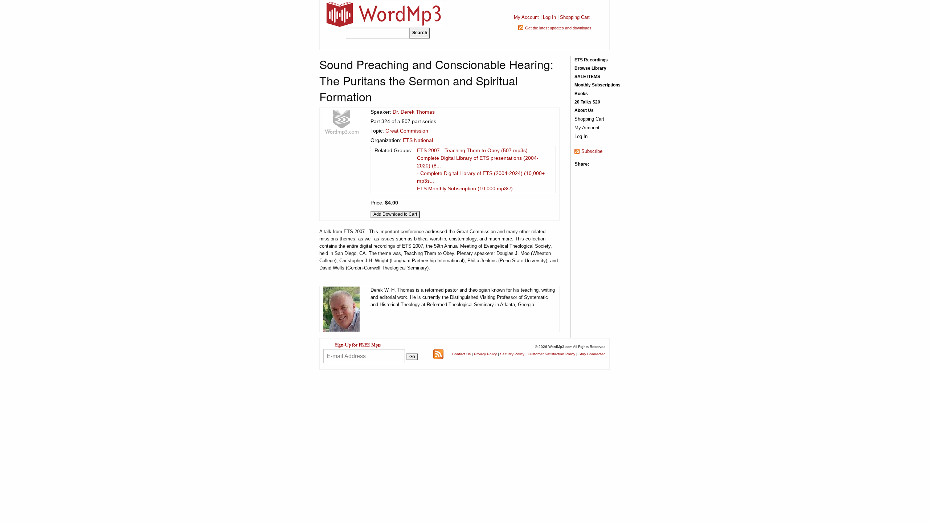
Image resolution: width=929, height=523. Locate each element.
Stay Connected (592, 354)
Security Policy (512, 354)
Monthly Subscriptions (597, 85)
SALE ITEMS (587, 76)
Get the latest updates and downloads (558, 28)
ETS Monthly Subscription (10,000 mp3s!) (465, 188)
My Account (526, 17)
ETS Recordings (591, 59)
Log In (549, 17)
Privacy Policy (485, 354)
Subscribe (591, 151)
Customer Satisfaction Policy (551, 354)
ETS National (418, 140)
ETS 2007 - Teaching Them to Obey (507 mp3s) (472, 150)
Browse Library (590, 68)
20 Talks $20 (587, 102)
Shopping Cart (575, 17)
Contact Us (461, 354)
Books (581, 93)
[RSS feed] (438, 353)
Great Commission (406, 131)
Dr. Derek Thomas (414, 112)
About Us (584, 110)
